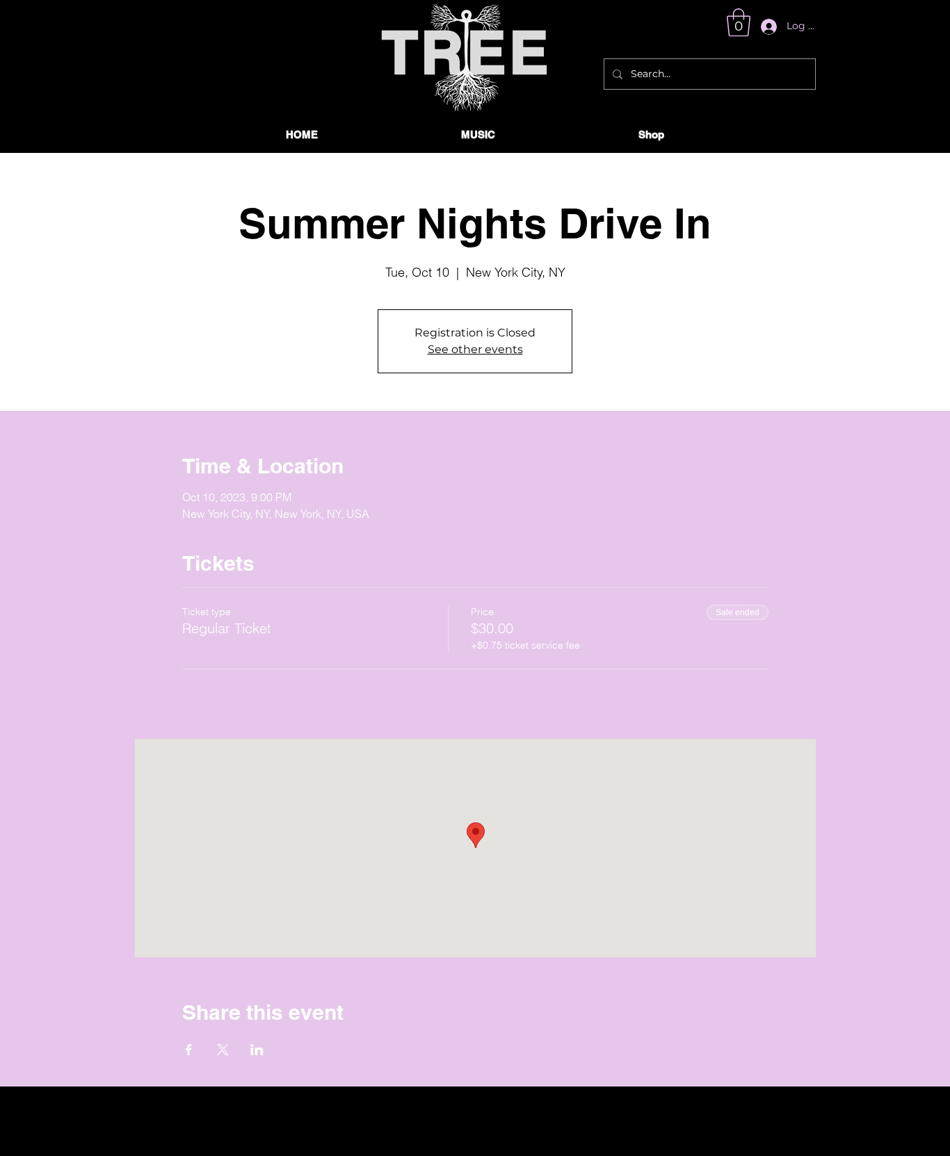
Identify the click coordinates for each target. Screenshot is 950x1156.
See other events (475, 349)
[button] (738, 22)
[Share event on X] (223, 1049)
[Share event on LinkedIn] (257, 1049)
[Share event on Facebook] (188, 1049)
